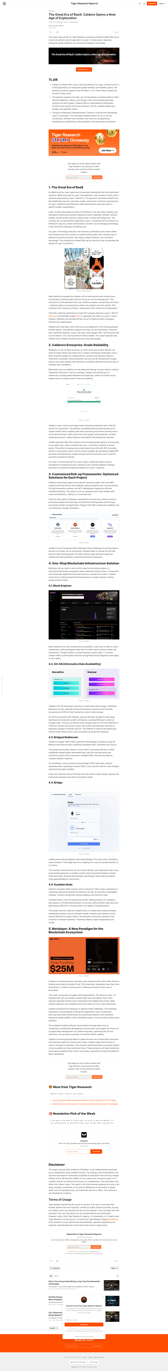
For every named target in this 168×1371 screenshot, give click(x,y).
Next (113, 1268)
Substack (74, 1367)
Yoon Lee (61, 25)
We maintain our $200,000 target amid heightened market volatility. (71, 1287)
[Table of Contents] (2, 685)
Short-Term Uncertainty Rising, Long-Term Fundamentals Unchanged (74, 1282)
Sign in (161, 3)
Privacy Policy (99, 1331)
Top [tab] (51, 1276)
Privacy (85, 1357)
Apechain (53, 316)
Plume (79, 316)
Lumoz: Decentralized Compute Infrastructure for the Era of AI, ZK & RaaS (84, 1100)
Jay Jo (75, 1289)
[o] (112, 1285)
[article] (84, 1286)
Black (109, 1219)
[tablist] (54, 1276)
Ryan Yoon (52, 25)
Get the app (94, 1362)
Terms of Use (93, 1329)
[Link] (45, 79)
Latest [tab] (56, 1276)
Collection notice (99, 1357)
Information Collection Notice (83, 1331)
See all (52, 1328)
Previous (56, 1268)
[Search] (140, 3)
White (114, 1219)
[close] (102, 1297)
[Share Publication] (144, 3)
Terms (90, 1357)
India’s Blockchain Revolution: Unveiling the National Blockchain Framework (85, 1104)
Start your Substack (79, 1362)
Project (52, 11)
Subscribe (152, 3)
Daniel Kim (60, 1289)
